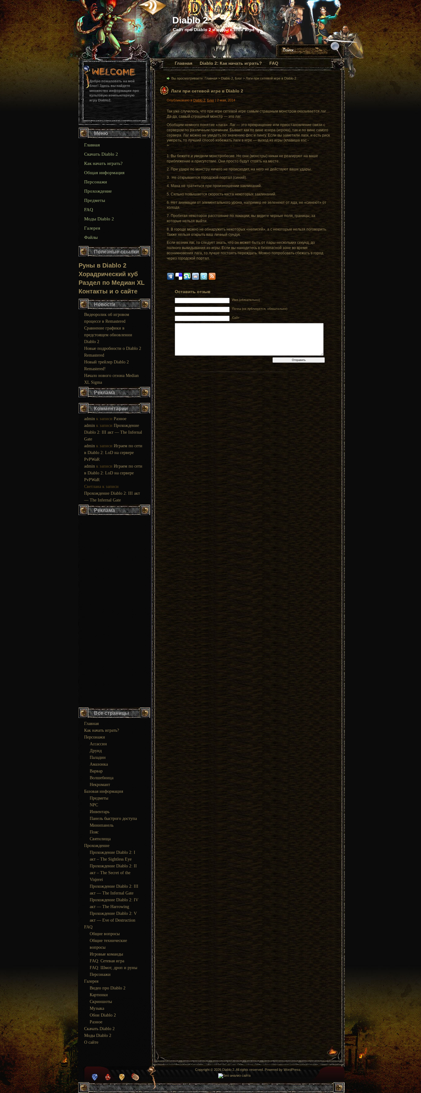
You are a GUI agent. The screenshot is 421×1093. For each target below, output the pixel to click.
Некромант (100, 784)
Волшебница (101, 778)
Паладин (98, 757)
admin (89, 418)
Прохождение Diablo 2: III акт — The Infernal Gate (113, 432)
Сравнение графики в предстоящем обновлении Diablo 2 (108, 335)
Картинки (99, 995)
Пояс (94, 832)
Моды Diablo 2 (99, 218)
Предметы (94, 200)
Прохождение (98, 191)
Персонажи (95, 181)
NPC (94, 805)
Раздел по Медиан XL (112, 282)
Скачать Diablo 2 (101, 154)
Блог (238, 78)
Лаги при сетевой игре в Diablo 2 (207, 90)
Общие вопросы (105, 933)
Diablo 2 (190, 20)
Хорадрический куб (108, 274)
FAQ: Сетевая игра (107, 961)
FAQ (273, 63)
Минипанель (101, 825)
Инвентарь (99, 811)
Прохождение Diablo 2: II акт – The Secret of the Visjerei (113, 873)
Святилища (100, 839)
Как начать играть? (103, 163)
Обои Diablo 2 (103, 1015)
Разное (120, 418)
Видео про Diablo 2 (107, 988)
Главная (183, 63)
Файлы (91, 237)
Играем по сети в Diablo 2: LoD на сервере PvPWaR (113, 453)
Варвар (96, 771)
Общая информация (104, 172)
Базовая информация (103, 791)
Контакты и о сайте (108, 291)
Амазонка (99, 764)
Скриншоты (101, 1001)
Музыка (97, 1008)
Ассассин (98, 744)
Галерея (92, 228)
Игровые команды (106, 954)
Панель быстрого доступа (113, 818)
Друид (96, 750)
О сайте (91, 1042)
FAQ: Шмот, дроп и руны (113, 967)
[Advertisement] (114, 611)
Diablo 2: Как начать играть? (231, 63)
